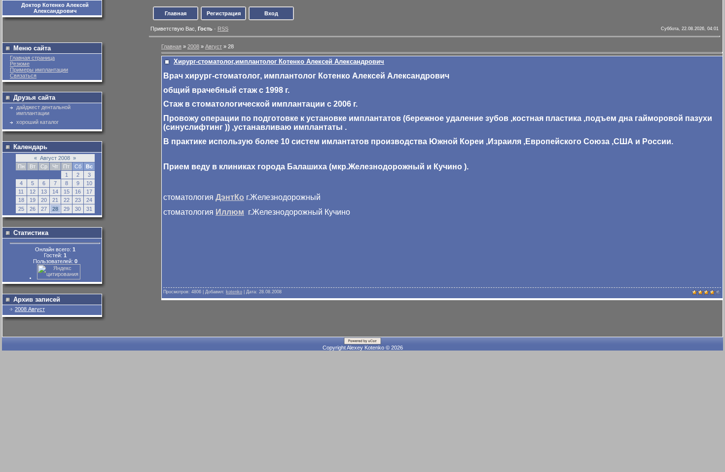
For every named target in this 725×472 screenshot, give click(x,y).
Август (213, 46)
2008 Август (30, 309)
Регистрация (224, 13)
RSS (223, 29)
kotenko (234, 291)
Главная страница (32, 58)
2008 (193, 46)
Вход (271, 13)
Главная (175, 13)
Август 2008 (55, 158)
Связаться (23, 76)
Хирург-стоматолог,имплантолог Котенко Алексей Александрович (279, 61)
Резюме (20, 64)
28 (55, 209)
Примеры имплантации (39, 70)
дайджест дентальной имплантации (43, 110)
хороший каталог (37, 122)
